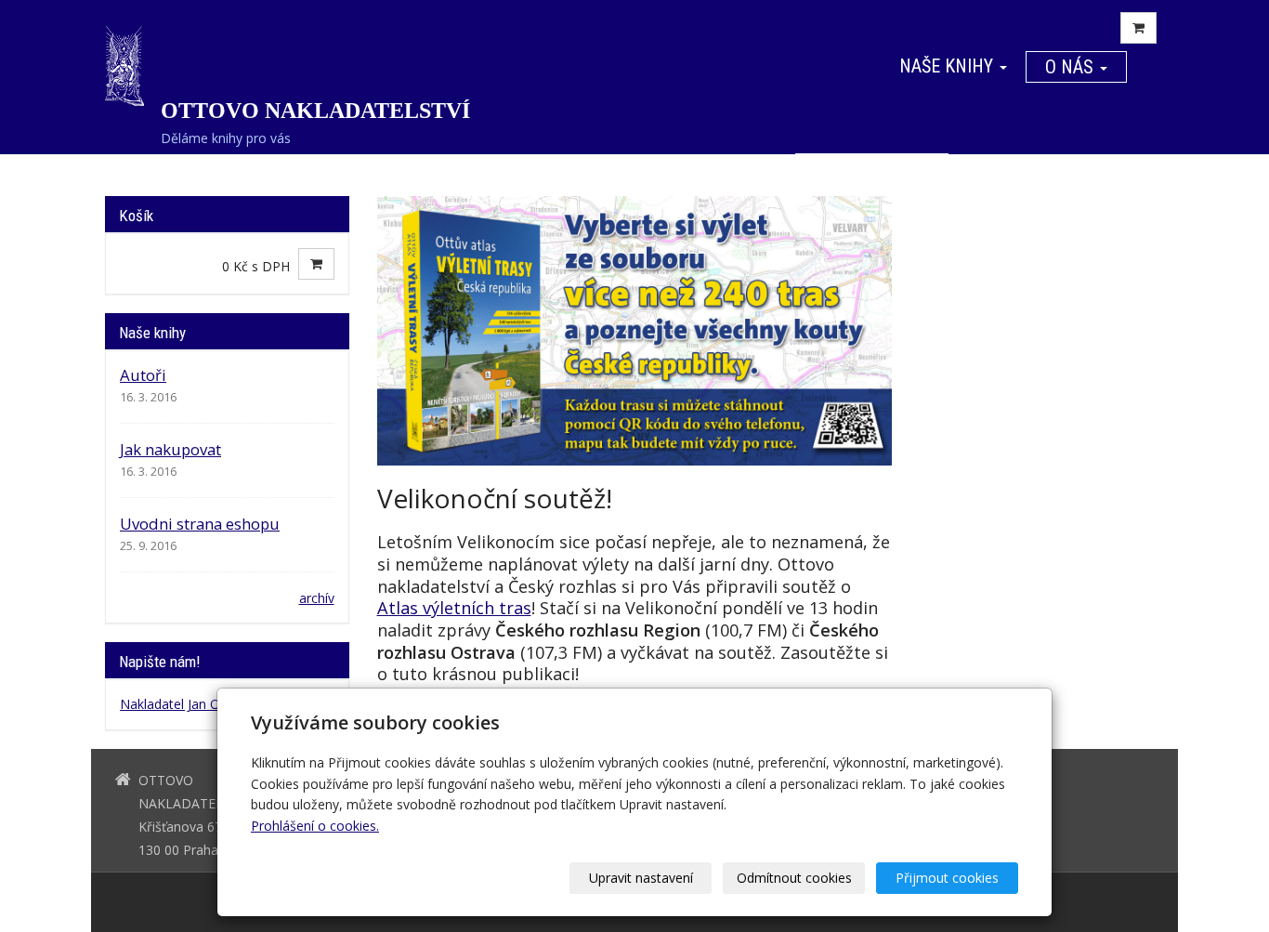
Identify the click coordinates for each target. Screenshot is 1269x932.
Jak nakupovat (170, 449)
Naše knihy (948, 66)
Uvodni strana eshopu (200, 523)
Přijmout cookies (947, 877)
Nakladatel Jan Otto (179, 704)
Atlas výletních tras (454, 608)
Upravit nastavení (641, 877)
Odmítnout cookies (794, 877)
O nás (1071, 67)
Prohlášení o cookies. (315, 825)
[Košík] (1138, 28)
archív (316, 598)
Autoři (143, 375)
